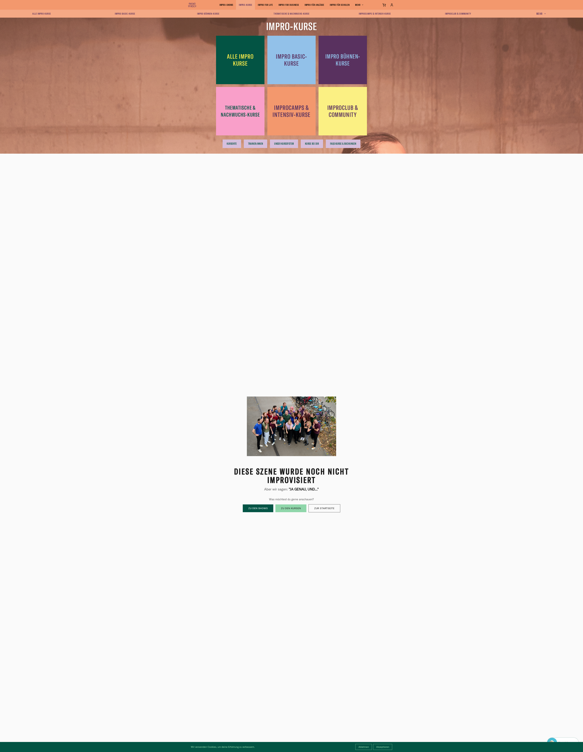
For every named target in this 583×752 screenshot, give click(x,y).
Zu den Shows (258, 508)
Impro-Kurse (245, 4)
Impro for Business (288, 4)
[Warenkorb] (384, 5)
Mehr (357, 4)
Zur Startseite (324, 508)
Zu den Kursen (291, 508)
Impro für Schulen (339, 4)
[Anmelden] (392, 5)
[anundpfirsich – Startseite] (197, 4)
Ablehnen (363, 746)
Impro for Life (265, 4)
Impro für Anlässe (314, 4)
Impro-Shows (226, 4)
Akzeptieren (382, 746)
